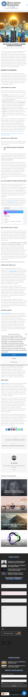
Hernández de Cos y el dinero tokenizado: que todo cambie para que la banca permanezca (16, 562)
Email (2, 678)
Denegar (14, 358)
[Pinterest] (14, 429)
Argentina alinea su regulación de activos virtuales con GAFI (13, 444)
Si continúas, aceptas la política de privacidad (13, 683)
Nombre (2, 582)
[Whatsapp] (19, 429)
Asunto (2, 597)
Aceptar (14, 354)
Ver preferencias (14, 362)
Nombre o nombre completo (7, 674)
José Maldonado (6, 47)
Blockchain (12, 47)
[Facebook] (6, 429)
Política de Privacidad (15, 694)
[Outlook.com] (22, 429)
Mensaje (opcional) (4, 604)
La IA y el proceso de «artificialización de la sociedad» (15, 439)
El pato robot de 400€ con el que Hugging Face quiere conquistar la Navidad (17, 566)
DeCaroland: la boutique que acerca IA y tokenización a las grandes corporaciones (15, 573)
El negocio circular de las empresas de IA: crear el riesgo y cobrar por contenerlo (17, 569)
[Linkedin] (11, 429)
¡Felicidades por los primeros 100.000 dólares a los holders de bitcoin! (17, 662)
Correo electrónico (4, 590)
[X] (9, 429)
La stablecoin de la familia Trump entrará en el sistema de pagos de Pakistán (16, 666)
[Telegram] (16, 429)
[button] (26, 334)
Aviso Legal (21, 694)
